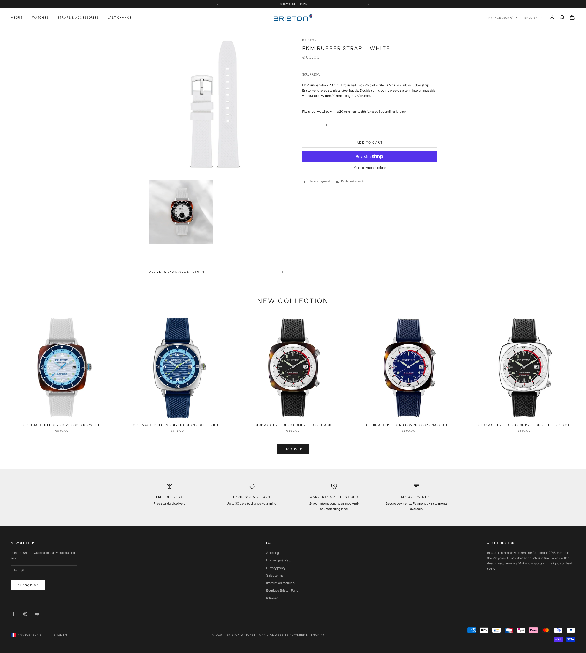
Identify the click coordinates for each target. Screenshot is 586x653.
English (531, 17)
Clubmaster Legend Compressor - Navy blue (408, 425)
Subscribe (28, 585)
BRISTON (309, 40)
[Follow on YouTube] (37, 614)
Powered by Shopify (307, 634)
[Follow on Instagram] (25, 614)
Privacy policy (275, 568)
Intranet (272, 598)
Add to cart (370, 142)
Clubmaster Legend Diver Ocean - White (62, 425)
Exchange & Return (280, 560)
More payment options (369, 168)
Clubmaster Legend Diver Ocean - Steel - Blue (177, 425)
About (17, 17)
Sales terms (274, 575)
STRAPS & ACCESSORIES (78, 17)
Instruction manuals (280, 583)
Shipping (272, 553)
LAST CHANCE (120, 17)
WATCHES (40, 17)
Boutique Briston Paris (282, 590)
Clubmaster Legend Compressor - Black (293, 425)
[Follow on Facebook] (13, 614)
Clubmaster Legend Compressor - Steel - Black (524, 425)
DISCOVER (293, 449)
